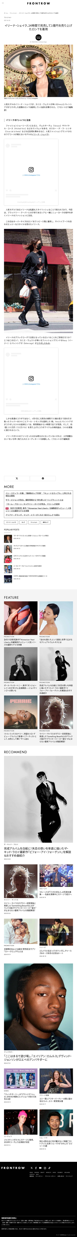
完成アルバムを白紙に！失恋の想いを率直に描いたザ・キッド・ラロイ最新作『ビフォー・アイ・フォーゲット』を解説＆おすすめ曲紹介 (56, 689)
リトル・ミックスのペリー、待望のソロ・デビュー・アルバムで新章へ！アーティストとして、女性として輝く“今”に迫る (20, 736)
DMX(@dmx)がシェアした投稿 (31, 411)
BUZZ (37, 1174)
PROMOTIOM (9, 637)
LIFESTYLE (32, 1174)
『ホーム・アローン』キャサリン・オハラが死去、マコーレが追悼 (33, 504)
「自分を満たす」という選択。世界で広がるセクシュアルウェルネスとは (56, 641)
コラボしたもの (43, 343)
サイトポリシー (39, 1176)
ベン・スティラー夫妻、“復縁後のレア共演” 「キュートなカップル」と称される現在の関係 (38, 494)
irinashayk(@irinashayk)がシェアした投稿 (31, 202)
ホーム (6, 13)
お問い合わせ (61, 1176)
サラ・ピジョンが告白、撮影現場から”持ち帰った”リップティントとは (34, 500)
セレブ (23, 522)
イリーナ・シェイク (40, 134)
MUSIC (54, 1172)
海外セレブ (45, 522)
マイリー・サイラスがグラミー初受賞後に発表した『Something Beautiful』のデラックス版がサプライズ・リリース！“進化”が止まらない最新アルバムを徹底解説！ (56, 738)
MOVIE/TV (48, 1172)
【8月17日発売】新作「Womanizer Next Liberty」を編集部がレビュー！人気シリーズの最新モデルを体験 (20, 642)
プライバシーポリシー (50, 1176)
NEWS (31, 1172)
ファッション (13, 13)
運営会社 (32, 1176)
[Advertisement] (38, 458)
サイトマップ (69, 1176)
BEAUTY (42, 1172)
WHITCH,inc (63, 1235)
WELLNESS (67, 1172)
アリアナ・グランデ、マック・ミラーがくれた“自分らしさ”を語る (33, 515)
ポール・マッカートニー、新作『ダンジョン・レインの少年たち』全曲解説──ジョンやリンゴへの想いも (20, 688)
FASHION (36, 1172)
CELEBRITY (60, 1172)
